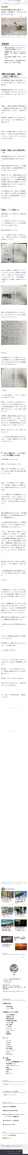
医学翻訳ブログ (6, 1138)
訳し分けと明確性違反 (10, 1106)
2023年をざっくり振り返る (12, 1120)
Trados (8, 1044)
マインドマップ (10, 1050)
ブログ (8, 1052)
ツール (6, 1038)
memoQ (8, 1042)
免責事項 (19, 1151)
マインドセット (10, 1030)
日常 (7, 1071)
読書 (7, 1067)
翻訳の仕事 (8, 1003)
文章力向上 (9, 1069)
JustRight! (9, 1046)
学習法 (8, 1032)
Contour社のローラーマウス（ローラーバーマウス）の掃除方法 (15, 1115)
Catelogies (6, 999)
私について (9, 1073)
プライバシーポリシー (11, 1151)
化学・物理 (9, 1024)
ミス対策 (8, 1026)
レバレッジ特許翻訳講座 (9, 1135)
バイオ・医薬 (9, 1008)
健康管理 (8, 1059)
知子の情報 (9, 1048)
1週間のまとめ (4, 6)
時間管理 (8, 1034)
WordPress (9, 1054)
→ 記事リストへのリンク (9, 1094)
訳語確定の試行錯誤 (11, 1020)
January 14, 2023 (10, 1124)
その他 (6, 1058)
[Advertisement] (14, 719)
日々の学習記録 (10, 1014)
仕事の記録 (9, 1006)
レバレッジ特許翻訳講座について (15, 1061)
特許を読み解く (10, 1018)
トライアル (9, 1028)
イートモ (8, 1040)
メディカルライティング (12, 1065)
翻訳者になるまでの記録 (11, 1012)
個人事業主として (11, 1063)
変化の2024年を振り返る (11, 1110)
